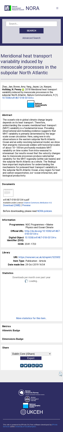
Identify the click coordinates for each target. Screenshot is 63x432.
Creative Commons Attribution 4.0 (37, 203)
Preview (26, 205)
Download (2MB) (11, 205)
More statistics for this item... (31, 318)
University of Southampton (25, 427)
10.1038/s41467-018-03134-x (18, 97)
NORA (32, 8)
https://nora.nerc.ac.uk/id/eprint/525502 (39, 257)
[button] (60, 374)
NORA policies (44, 211)
